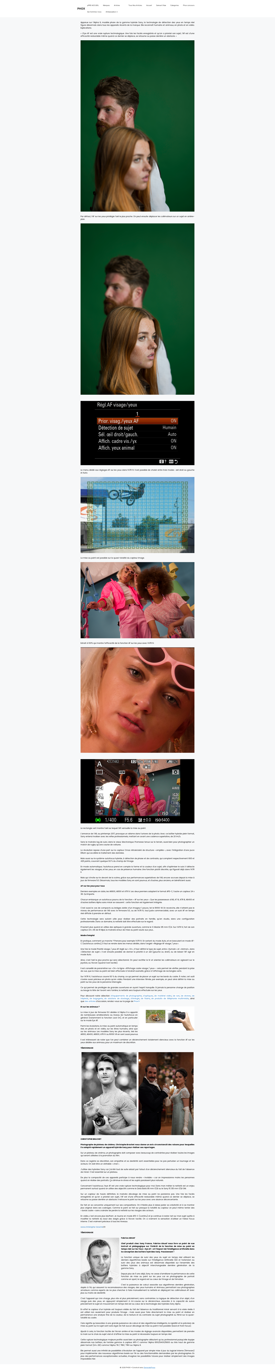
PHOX (81, 8)
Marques (106, 5)
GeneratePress (149, 1367)
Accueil (149, 5)
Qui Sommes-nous (94, 12)
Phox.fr (137, 1001)
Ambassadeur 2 (112, 12)
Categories (174, 5)
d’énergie (135, 998)
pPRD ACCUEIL (93, 5)
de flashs (145, 998)
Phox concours (188, 5)
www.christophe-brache (92, 1227)
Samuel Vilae (161, 5)
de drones (186, 996)
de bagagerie (96, 998)
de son (176, 996)
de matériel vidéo (163, 996)
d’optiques (148, 996)
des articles (90, 1001)
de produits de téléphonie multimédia (170, 998)
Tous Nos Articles (135, 5)
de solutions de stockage (116, 998)
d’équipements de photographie (126, 996)
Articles (117, 5)
